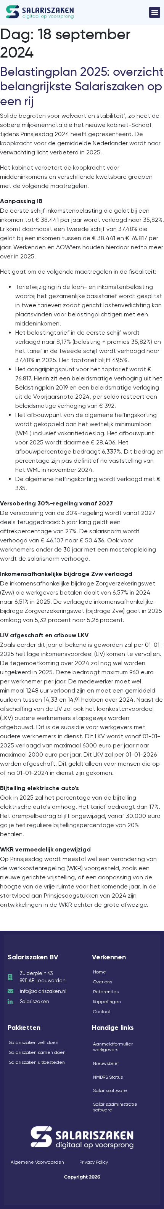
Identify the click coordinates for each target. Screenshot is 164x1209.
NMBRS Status (108, 1077)
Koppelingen (107, 1001)
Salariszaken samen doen (37, 1052)
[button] (154, 12)
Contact (101, 1011)
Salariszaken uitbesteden (37, 1062)
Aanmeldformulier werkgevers (113, 1047)
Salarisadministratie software (115, 1107)
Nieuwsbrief (106, 1063)
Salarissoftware (110, 1090)
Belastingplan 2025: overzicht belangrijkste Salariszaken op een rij (82, 86)
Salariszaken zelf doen (33, 1042)
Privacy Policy (93, 1162)
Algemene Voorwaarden (37, 1162)
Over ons (102, 982)
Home (99, 972)
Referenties (106, 991)
